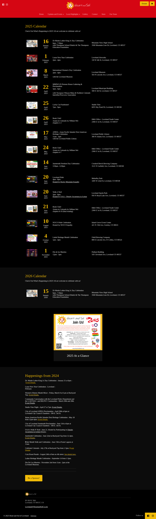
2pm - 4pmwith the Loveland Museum (63, 75)
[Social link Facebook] (3, 4)
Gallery (85, 14)
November (46, 255)
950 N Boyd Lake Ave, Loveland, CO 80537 (108, 196)
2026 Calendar (35, 276)
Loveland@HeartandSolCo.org (36, 507)
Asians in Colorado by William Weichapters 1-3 (65, 122)
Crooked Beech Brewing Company (104, 164)
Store (103, 14)
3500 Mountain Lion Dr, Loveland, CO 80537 (108, 45)
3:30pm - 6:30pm (59, 166)
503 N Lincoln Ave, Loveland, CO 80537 (107, 75)
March (45, 75)
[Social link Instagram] (7, 4)
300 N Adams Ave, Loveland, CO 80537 (106, 137)
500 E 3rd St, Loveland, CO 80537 (104, 91)
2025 (46, 48)
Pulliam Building (98, 252)
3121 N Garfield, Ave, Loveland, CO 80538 (108, 166)
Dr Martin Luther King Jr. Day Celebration (68, 41)
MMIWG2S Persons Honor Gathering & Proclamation (67, 85)
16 (46, 41)
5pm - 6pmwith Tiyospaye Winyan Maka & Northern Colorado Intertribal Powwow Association (71, 92)
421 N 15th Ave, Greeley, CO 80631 (105, 225)
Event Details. (31, 383)
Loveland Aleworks (99, 57)
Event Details (30, 403)
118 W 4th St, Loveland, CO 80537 (105, 60)
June (45, 166)
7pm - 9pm (57, 107)
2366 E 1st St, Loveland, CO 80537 (105, 122)
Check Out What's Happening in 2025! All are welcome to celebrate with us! (53, 31)
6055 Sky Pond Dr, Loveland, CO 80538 (107, 107)
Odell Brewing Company (101, 237)
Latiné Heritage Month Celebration (65, 237)
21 (46, 206)
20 (46, 177)
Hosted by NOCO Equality (62, 225)
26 (46, 118)
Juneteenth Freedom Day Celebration (66, 164)
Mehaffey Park (97, 178)
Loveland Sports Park (99, 193)
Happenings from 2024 (42, 376)
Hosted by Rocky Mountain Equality (66, 182)
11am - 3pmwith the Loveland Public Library (65, 138)
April (46, 91)
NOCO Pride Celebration (62, 222)
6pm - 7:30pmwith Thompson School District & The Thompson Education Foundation (71, 45)
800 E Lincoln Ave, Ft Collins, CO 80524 (107, 240)
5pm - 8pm (70, 196)
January (46, 46)
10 (46, 221)
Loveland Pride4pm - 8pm (58, 178)
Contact (95, 14)
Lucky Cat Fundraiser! (61, 105)
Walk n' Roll (57, 192)
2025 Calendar (35, 26)
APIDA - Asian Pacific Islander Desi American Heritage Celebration (70, 133)
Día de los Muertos (59, 252)
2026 (46, 297)
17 (46, 133)
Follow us (139, 515)
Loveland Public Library (100, 134)
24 (46, 147)
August (45, 225)
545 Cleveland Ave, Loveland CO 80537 (106, 254)
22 (46, 87)
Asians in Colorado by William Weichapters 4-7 (65, 151)
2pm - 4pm (57, 60)
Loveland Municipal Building (102, 88)
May (45, 137)
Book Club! (57, 118)
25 (46, 103)
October (46, 240)
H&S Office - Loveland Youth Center (105, 119)
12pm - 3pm (57, 254)
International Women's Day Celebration (67, 70)
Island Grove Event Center (101, 222)
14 (46, 162)
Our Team (113, 14)
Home (41, 14)
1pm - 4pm (57, 240)
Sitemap (33, 516)
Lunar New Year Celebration (63, 57)
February (45, 60)
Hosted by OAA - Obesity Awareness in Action (70, 197)
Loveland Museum (98, 72)
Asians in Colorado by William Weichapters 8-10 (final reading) (65, 210)
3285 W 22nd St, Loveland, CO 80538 (106, 181)
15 (46, 291)
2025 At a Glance (78, 355)
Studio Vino (96, 105)
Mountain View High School (102, 43)
